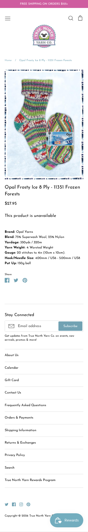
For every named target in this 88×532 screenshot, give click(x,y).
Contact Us (13, 392)
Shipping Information (20, 430)
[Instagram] (19, 504)
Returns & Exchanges (20, 443)
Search (10, 468)
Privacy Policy (15, 455)
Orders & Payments (19, 417)
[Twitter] (4, 504)
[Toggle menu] (8, 18)
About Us (12, 355)
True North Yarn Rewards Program (30, 480)
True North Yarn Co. (42, 515)
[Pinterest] (26, 504)
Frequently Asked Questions (25, 405)
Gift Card (12, 380)
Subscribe (70, 326)
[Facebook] (12, 504)
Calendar (11, 368)
